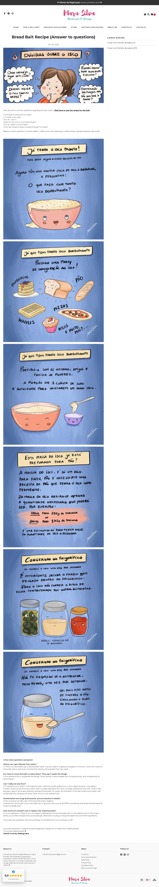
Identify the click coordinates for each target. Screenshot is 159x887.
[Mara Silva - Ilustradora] (79, 14)
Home (16, 27)
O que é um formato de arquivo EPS (122, 48)
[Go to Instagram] (12, 14)
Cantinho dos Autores (55, 27)
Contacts (141, 27)
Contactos (84, 854)
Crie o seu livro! (31, 27)
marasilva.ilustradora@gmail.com (54, 854)
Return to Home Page (89, 868)
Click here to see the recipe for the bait (72, 110)
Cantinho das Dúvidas (92, 27)
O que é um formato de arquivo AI (121, 43)
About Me (112, 27)
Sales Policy (85, 860)
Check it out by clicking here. (16, 834)
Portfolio (126, 27)
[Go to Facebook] (4, 14)
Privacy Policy (86, 863)
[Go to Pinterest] (8, 14)
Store (74, 27)
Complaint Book (87, 865)
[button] (145, 14)
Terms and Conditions (88, 857)
